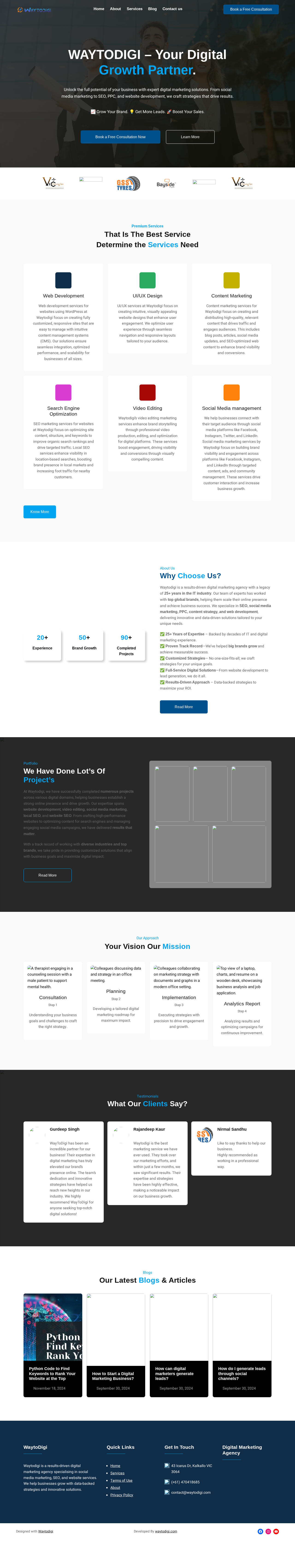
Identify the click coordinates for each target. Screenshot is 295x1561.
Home (115, 1466)
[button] (40, 511)
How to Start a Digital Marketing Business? (113, 1376)
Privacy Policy (121, 1495)
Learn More (190, 137)
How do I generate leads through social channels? (242, 1373)
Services (117, 1473)
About (115, 1488)
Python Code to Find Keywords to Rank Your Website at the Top (52, 1373)
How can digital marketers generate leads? (174, 1373)
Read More (184, 707)
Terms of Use (121, 1480)
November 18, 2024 (49, 1388)
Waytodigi (45, 1531)
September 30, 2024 (113, 1388)
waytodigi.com (166, 1531)
